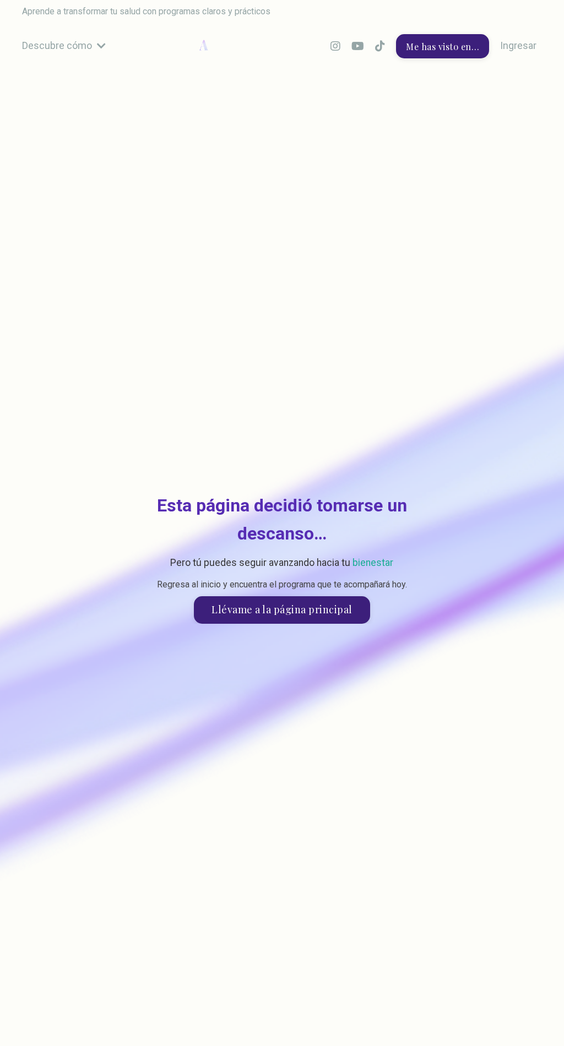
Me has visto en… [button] (442, 46)
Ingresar (518, 45)
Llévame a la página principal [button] (282, 609)
